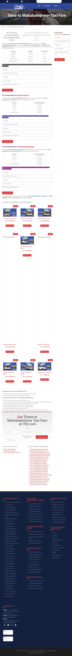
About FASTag (56, 557)
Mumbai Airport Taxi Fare (58, 504)
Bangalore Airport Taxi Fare (59, 507)
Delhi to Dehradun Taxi (10, 518)
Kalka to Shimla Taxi (33, 567)
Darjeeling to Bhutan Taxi (34, 572)
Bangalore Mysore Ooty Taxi (35, 503)
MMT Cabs (55, 537)
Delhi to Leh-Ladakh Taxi (11, 536)
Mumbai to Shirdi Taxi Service (36, 531)
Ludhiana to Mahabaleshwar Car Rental (39, 481)
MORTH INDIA (56, 550)
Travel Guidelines (57, 545)
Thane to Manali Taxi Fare (10, 449)
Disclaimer (34, 650)
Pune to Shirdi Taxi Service (35, 543)
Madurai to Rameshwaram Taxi (36, 521)
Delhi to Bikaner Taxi (10, 563)
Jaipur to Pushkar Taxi (34, 559)
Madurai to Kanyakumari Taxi (35, 518)
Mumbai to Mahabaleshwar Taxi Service (36, 537)
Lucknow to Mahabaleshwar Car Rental (39, 465)
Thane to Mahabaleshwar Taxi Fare (12, 452)
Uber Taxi (55, 535)
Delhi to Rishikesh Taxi (10, 541)
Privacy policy (41, 650)
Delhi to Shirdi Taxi (9, 596)
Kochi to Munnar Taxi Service (35, 583)
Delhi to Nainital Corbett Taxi (12, 538)
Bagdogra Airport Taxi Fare (59, 517)
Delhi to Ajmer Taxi (9, 551)
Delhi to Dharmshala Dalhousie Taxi (12, 515)
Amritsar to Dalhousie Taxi (35, 552)
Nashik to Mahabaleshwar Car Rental (39, 484)
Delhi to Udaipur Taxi (10, 583)
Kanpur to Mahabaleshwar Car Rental (39, 466)
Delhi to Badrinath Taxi (10, 507)
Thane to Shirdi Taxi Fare (9, 451)
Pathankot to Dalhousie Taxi (35, 569)
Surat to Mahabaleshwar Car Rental (38, 460)
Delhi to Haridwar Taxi (10, 523)
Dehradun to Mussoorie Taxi (35, 554)
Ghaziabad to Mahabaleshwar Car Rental (39, 479)
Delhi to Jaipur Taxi (9, 526)
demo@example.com (13, 1)
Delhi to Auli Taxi (9, 561)
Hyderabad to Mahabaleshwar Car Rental (40, 455)
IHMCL (54, 552)
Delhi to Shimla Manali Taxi (11, 512)
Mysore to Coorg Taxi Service (35, 588)
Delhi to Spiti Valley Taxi (11, 581)
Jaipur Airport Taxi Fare (58, 514)
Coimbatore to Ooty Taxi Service (36, 580)
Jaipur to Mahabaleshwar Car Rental (38, 463)
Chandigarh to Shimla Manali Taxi (13, 502)
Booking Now (10, 225)
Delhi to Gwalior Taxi (10, 568)
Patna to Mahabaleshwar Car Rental (38, 476)
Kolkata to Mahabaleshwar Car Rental (39, 458)
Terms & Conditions (51, 650)
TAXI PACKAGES (46, 5)
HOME (39, 5)
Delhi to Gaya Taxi (9, 566)
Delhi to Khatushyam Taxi (11, 533)
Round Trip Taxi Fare (28, 147)
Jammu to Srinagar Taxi (34, 564)
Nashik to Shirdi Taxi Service (35, 540)
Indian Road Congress (58, 555)
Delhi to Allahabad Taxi (10, 553)
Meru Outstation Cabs (58, 540)
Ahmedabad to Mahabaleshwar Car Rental (40, 454)
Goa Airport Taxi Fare (57, 512)
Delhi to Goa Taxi (9, 521)
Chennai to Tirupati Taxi (34, 511)
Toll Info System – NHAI (58, 547)
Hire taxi (23, 650)
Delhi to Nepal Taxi (9, 546)
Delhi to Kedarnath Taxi (10, 509)
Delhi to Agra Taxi (9, 504)
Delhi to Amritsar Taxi (10, 558)
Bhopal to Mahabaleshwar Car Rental (39, 473)
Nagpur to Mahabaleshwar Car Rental (39, 468)
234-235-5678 (26, 1)
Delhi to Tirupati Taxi (10, 593)
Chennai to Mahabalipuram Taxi (36, 513)
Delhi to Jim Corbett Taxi (11, 591)
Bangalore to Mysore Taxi (35, 506)
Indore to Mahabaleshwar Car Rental (38, 470)
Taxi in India (55, 542)
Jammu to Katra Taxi (34, 562)
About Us (28, 650)
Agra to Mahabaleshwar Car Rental (38, 482)
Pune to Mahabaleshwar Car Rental (38, 462)
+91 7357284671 (28, 197)
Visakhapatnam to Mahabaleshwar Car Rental (41, 474)
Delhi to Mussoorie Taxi (10, 576)
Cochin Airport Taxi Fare (58, 522)
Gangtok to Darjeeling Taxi (35, 557)
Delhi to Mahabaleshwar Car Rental (38, 451)
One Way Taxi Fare (23, 95)
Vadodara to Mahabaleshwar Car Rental (39, 478)
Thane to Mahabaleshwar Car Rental (38, 471)
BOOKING (56, 5)
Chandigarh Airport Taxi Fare (59, 519)
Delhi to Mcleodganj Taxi (11, 573)
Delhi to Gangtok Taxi (10, 531)
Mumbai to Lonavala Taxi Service (36, 534)
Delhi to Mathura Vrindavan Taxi (12, 543)
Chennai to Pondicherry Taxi (35, 516)
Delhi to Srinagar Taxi (10, 548)
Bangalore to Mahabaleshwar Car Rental (39, 452)
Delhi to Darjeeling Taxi (10, 528)
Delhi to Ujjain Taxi (9, 586)
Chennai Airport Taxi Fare (58, 509)
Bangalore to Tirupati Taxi (35, 508)
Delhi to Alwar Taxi (9, 556)
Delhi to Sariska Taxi (10, 578)
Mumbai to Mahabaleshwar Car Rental (39, 449)
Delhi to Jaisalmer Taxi (10, 571)
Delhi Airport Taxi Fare (58, 502)
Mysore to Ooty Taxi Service (35, 585)
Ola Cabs (55, 532)
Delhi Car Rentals (9, 588)
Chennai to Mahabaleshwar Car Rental (39, 457)
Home (17, 650)
